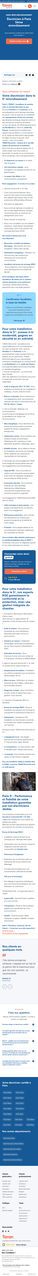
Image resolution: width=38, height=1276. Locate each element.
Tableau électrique (7, 1198)
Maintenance (23, 1201)
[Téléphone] (30, 6)
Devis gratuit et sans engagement (15, 933)
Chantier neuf (6, 1188)
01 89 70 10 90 (7, 931)
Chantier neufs (23, 1188)
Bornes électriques (24, 1196)
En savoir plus (23, 1220)
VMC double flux (7, 1204)
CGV (3, 1214)
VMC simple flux (7, 1201)
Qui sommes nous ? (25, 1217)
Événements (22, 1204)
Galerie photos (23, 1222)
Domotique (5, 1196)
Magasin (21, 1198)
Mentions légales (7, 1217)
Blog (20, 1214)
